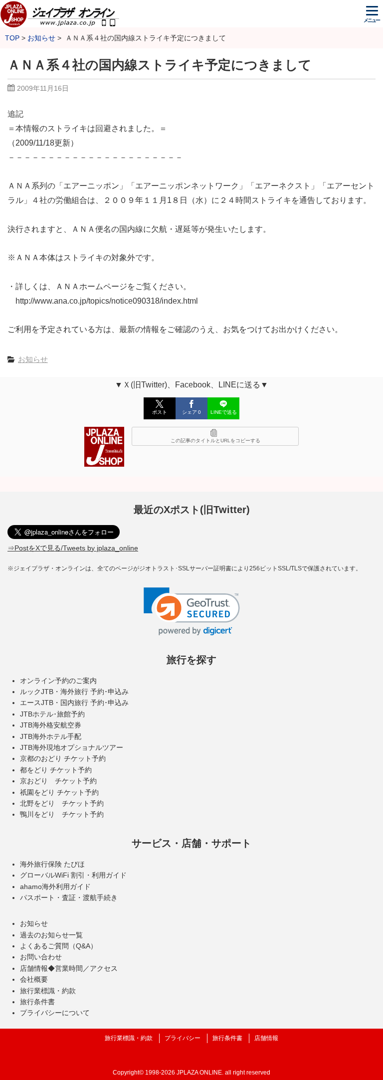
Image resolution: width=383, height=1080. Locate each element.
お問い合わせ (41, 957)
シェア (191, 412)
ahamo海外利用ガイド (55, 887)
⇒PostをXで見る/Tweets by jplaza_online (72, 548)
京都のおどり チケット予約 (63, 758)
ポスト (159, 412)
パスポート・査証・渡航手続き (69, 897)
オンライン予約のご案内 (58, 681)
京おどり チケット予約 (58, 781)
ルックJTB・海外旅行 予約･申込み (74, 692)
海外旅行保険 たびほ (52, 864)
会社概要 (34, 979)
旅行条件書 (37, 1002)
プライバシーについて (55, 1013)
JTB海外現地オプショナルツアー (71, 747)
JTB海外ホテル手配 (50, 736)
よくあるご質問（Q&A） (58, 946)
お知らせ (33, 359)
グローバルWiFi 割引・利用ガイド (73, 875)
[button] (192, 611)
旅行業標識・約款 (48, 991)
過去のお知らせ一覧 (51, 935)
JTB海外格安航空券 (50, 725)
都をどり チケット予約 (56, 770)
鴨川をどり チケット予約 (62, 814)
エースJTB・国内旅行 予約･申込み (74, 703)
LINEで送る (223, 412)
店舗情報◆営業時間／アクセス (69, 968)
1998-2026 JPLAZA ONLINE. (184, 1072)
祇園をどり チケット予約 (59, 792)
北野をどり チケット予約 (62, 803)
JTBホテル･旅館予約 (52, 714)
